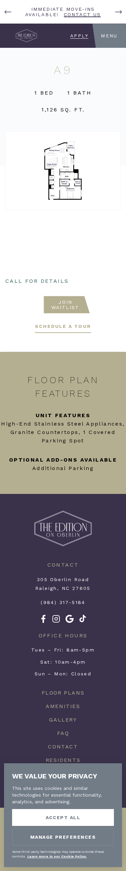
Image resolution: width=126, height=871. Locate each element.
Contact (63, 746)
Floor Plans (63, 693)
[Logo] (63, 545)
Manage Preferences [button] (63, 837)
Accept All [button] (63, 817)
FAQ (63, 733)
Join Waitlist (65, 304)
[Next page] (118, 12)
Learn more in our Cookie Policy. (57, 856)
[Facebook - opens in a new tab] (43, 621)
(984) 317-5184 (63, 602)
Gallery (63, 719)
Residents (63, 760)
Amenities (63, 706)
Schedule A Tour (63, 326)
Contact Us (82, 14)
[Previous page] (7, 12)
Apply (79, 35)
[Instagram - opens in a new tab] (56, 621)
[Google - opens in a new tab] (70, 621)
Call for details (37, 281)
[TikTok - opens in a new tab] (82, 620)
